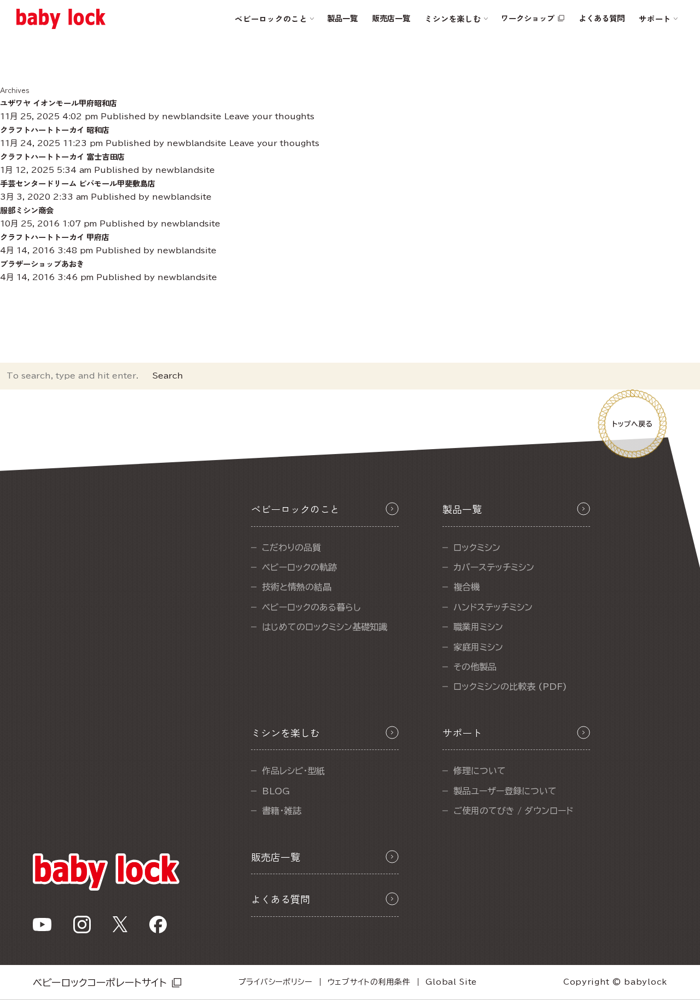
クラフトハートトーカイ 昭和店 (54, 129)
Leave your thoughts (269, 116)
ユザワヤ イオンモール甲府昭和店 (58, 102)
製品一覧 (342, 18)
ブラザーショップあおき (42, 263)
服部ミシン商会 (27, 210)
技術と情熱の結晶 (296, 587)
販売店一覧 (391, 18)
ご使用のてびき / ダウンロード (513, 810)
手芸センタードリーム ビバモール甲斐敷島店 (77, 183)
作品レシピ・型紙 (293, 770)
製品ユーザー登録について (505, 791)
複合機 (466, 587)
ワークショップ (528, 18)
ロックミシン (476, 547)
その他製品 (475, 666)
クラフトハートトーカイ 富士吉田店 (62, 156)
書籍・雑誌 (281, 810)
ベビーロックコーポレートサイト (100, 982)
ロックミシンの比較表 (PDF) (510, 686)
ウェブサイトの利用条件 (369, 982)
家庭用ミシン (478, 647)
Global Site (451, 982)
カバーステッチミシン (493, 567)
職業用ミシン (478, 627)
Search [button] (168, 375)
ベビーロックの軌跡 (299, 567)
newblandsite (191, 116)
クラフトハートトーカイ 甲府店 (54, 236)
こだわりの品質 (291, 547)
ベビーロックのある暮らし (311, 607)
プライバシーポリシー (275, 982)
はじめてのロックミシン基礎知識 (324, 627)
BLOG (276, 791)
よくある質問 (602, 18)
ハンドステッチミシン (493, 607)
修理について (479, 770)
